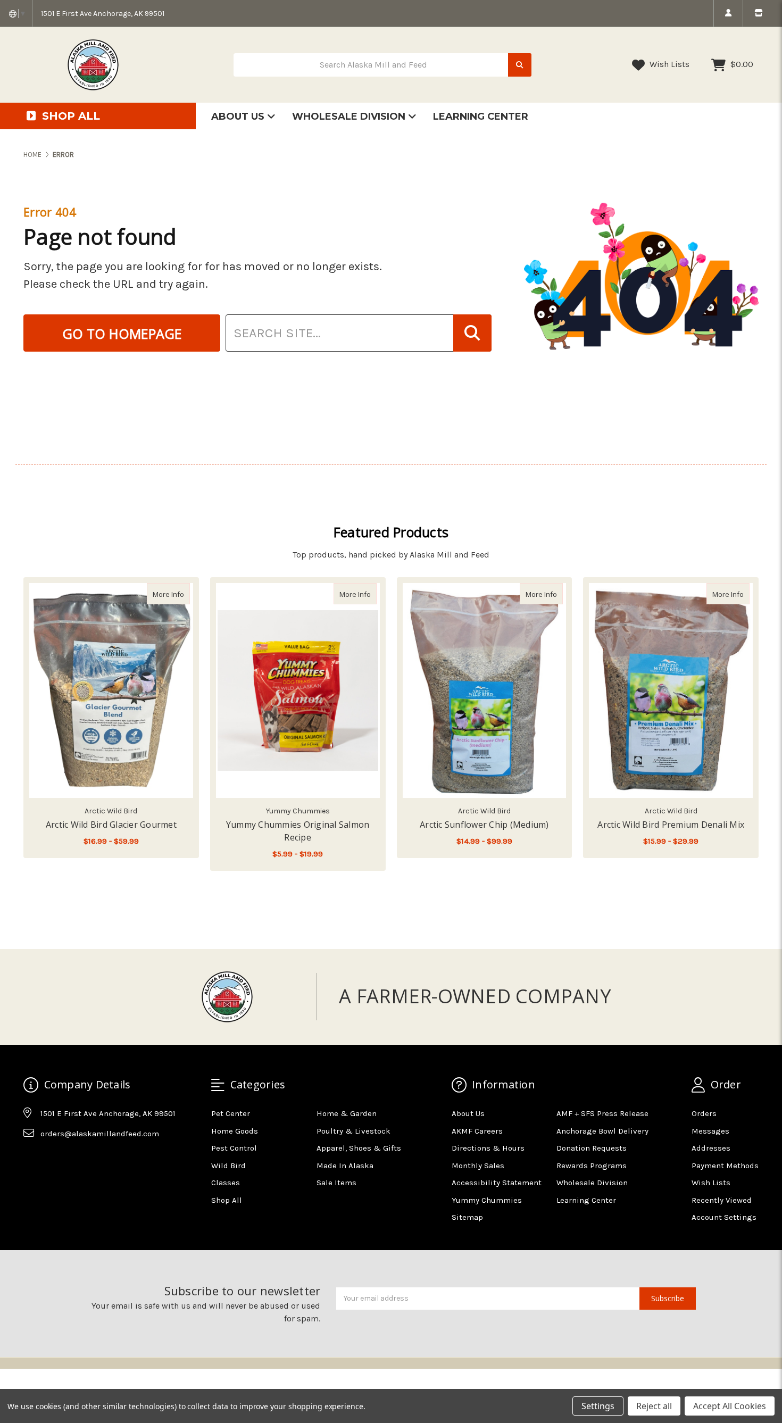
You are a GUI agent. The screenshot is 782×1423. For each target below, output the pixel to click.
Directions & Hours (488, 1148)
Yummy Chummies (487, 1200)
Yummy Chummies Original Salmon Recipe (298, 831)
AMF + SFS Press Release (602, 1113)
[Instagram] (51, 1159)
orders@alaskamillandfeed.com (99, 1133)
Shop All (226, 1200)
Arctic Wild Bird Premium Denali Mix (670, 824)
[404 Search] (472, 333)
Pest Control (234, 1148)
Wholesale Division (350, 116)
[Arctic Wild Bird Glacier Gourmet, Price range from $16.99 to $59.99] (111, 690)
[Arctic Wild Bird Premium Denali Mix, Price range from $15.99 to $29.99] (670, 690)
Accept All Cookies (729, 1406)
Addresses (711, 1148)
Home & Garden (347, 1113)
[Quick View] (178, 593)
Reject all (654, 1406)
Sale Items (336, 1182)
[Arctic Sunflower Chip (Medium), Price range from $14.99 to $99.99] (484, 690)
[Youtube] (72, 1159)
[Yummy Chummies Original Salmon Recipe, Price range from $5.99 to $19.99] (298, 690)
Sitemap (467, 1217)
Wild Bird (228, 1165)
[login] (728, 13)
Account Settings (724, 1217)
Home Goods (234, 1131)
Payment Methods (725, 1165)
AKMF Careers (477, 1131)
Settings (597, 1406)
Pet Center (230, 1113)
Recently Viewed (722, 1200)
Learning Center (480, 116)
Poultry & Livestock (353, 1131)
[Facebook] (30, 1159)
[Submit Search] (519, 65)
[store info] (758, 13)
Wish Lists (668, 64)
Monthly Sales (478, 1165)
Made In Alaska (345, 1165)
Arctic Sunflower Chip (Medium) (484, 824)
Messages (710, 1131)
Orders (704, 1113)
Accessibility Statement (497, 1182)
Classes (225, 1182)
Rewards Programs (591, 1165)
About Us (239, 116)
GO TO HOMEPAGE (122, 333)
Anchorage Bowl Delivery (602, 1131)
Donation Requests (591, 1148)
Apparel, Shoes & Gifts (359, 1148)
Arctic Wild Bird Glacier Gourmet (111, 824)
